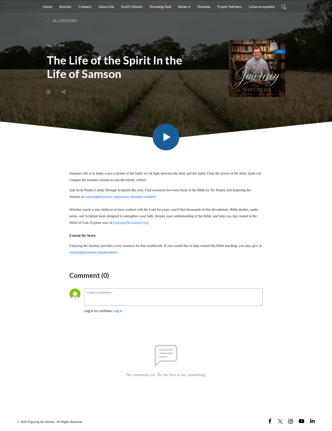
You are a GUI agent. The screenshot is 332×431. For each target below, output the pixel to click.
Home (47, 6)
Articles (65, 6)
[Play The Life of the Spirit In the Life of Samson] (166, 137)
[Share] (64, 92)
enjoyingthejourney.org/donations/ (93, 252)
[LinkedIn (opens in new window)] (312, 421)
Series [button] (182, 6)
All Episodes (64, 21)
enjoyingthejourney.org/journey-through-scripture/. (121, 197)
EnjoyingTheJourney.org (130, 223)
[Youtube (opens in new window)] (301, 421)
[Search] (284, 6)
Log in (117, 310)
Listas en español (262, 6)
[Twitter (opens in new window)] (280, 421)
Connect (84, 6)
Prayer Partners (229, 6)
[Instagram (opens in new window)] (290, 421)
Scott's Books (132, 6)
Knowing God (160, 6)
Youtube (203, 6)
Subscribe (106, 6)
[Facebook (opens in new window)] (270, 421)
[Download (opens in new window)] (48, 92)
